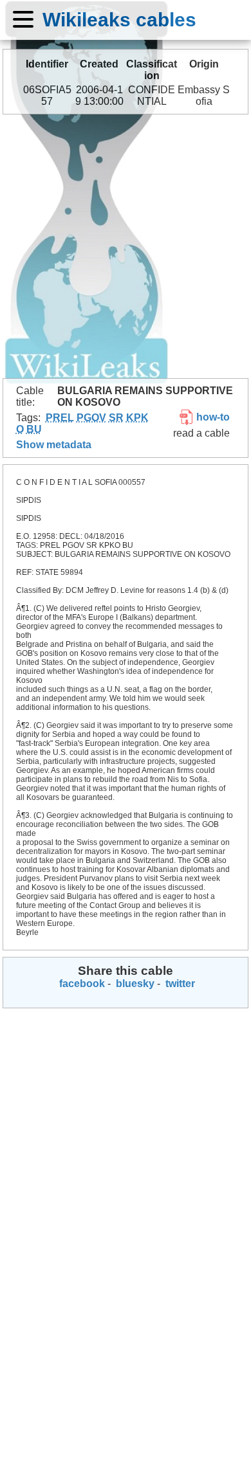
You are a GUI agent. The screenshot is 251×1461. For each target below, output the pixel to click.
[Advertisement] (125, 246)
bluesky (133, 983)
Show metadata (53, 444)
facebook (81, 983)
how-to (212, 417)
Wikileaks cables (119, 19)
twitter (179, 983)
